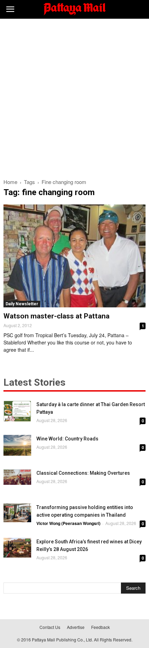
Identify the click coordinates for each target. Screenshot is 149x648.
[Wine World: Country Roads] (17, 445)
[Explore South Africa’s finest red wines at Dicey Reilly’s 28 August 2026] (17, 548)
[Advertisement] (74, 96)
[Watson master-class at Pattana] (74, 255)
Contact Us (50, 627)
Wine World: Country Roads (67, 438)
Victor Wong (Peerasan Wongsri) (68, 523)
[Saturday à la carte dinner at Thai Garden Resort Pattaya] (17, 411)
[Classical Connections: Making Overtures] (17, 476)
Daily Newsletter (22, 303)
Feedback (100, 627)
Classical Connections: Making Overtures (83, 473)
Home (10, 181)
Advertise (76, 627)
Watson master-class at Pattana (56, 316)
